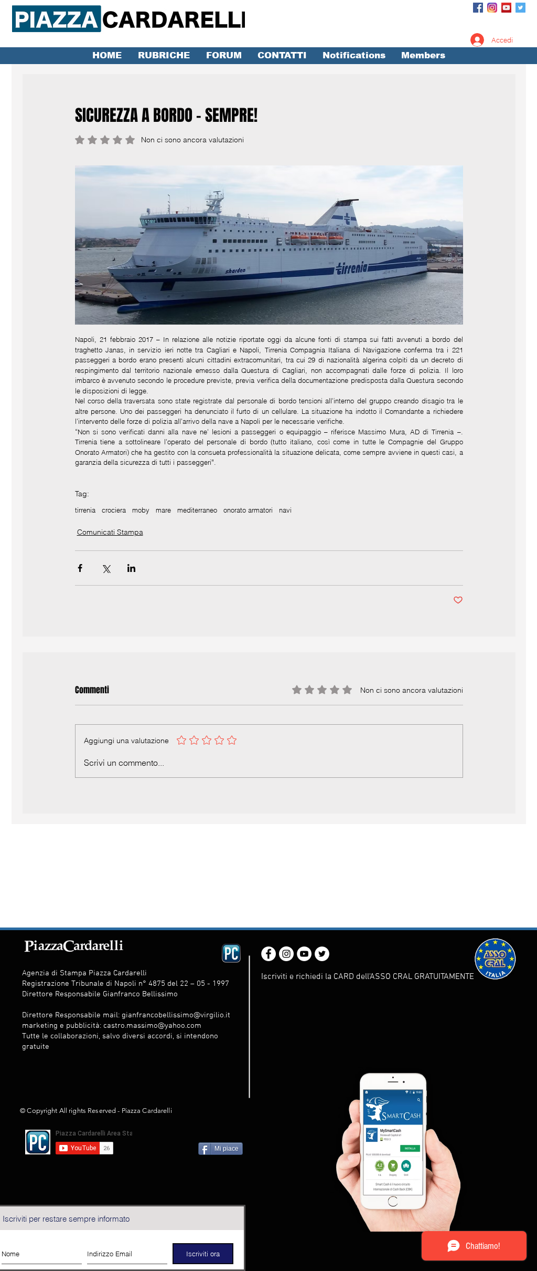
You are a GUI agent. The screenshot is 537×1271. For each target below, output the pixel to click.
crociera (114, 510)
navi (285, 510)
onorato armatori (248, 510)
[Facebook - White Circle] (268, 953)
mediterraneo (197, 510)
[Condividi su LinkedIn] (131, 568)
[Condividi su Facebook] (80, 568)
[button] (164, 55)
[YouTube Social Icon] (506, 8)
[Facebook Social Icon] (478, 8)
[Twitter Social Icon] (520, 8)
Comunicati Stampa (110, 532)
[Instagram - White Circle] (286, 953)
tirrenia (85, 510)
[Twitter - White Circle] (322, 953)
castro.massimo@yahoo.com (152, 1025)
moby (140, 510)
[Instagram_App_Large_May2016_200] (492, 8)
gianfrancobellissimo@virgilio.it (176, 1015)
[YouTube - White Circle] (304, 953)
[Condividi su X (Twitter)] (106, 568)
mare (163, 510)
